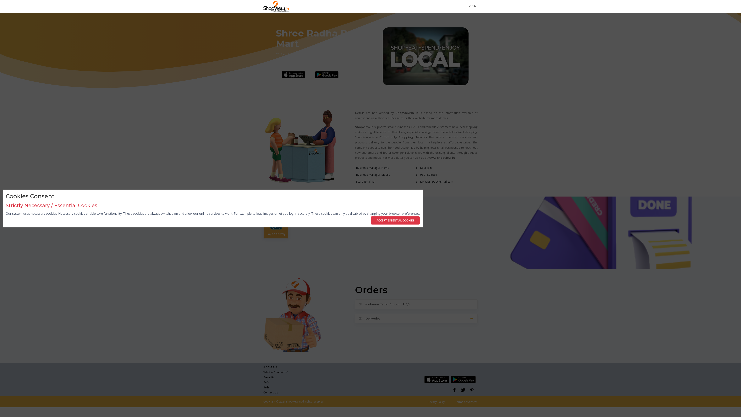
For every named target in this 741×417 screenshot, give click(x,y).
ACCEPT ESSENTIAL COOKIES (395, 220)
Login (472, 6)
